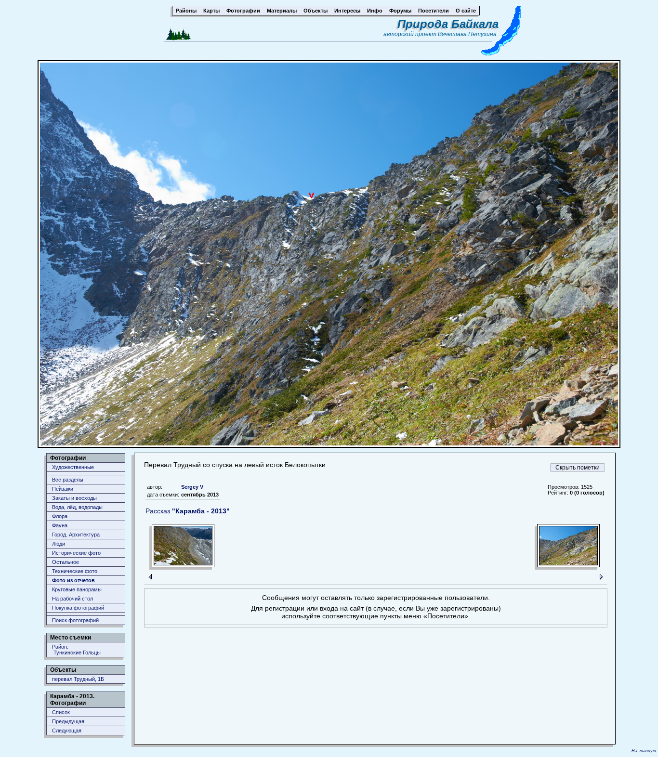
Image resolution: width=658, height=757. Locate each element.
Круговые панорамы (77, 589)
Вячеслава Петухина (467, 34)
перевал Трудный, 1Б (78, 679)
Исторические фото (76, 553)
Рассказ (187, 511)
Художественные (73, 467)
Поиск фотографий (75, 620)
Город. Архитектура (76, 534)
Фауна (59, 525)
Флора (59, 516)
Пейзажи (62, 489)
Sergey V (192, 487)
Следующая (66, 730)
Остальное (65, 562)
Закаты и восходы (74, 498)
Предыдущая (68, 721)
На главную (644, 750)
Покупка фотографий (78, 608)
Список (61, 712)
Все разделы (67, 480)
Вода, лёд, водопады (77, 507)
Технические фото (74, 571)
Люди (58, 544)
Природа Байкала (448, 23)
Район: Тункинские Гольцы (76, 649)
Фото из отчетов (73, 580)
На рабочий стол (72, 598)
